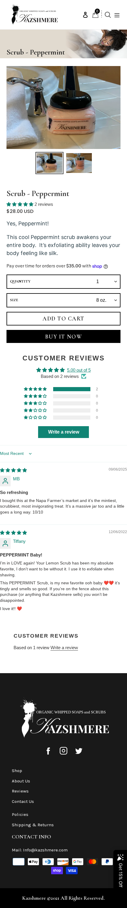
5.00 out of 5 (79, 370)
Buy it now (63, 336)
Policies (20, 814)
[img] (13, 470)
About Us (21, 781)
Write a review (64, 647)
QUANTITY (20, 281)
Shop (17, 770)
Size (14, 300)
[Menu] (118, 15)
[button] (20, 204)
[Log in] (85, 15)
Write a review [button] (63, 431)
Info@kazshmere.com (45, 850)
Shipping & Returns (33, 824)
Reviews (20, 791)
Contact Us (23, 801)
